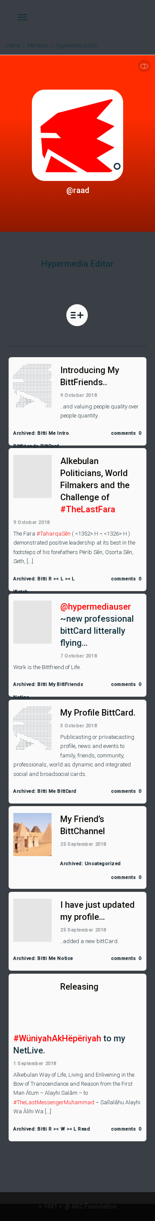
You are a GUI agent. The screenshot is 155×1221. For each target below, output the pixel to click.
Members (37, 46)
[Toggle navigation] (22, 17)
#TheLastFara (87, 509)
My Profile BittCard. (98, 712)
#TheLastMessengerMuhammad (53, 1102)
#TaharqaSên (54, 533)
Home (13, 46)
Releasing (79, 986)
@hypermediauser (95, 606)
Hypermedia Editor (76, 46)
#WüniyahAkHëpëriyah (57, 1038)
